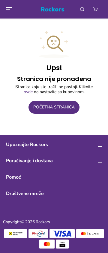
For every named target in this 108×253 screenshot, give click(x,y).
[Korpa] (95, 9)
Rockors (43, 222)
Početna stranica (54, 107)
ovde (28, 92)
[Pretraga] (82, 9)
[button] (8, 9)
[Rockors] (52, 9)
